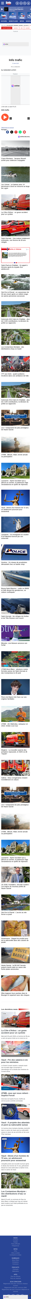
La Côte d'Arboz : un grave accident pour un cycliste (14, 1031)
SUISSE (28, 28)
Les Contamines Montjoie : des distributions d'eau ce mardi (14, 1193)
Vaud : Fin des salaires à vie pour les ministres (14, 1061)
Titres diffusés (15, 1244)
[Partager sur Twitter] (11, 133)
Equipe (15, 1242)
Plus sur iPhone (15, 1276)
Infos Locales (15, 1253)
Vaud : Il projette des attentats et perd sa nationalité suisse (15, 1123)
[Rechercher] (24, 3)
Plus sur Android (15, 1278)
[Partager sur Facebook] (7, 133)
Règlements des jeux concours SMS (15, 1287)
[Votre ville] (17, 3)
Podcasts (15, 1269)
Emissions (15, 1262)
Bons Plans (13, 21)
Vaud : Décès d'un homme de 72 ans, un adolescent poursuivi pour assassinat (15, 1158)
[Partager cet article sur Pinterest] (15, 133)
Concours (15, 1264)
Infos (22, 21)
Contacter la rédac (15, 1255)
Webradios (15, 1271)
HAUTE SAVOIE (7, 28)
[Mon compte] (28, 3)
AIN (22, 28)
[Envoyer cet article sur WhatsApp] (20, 133)
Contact (15, 1240)
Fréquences (15, 1246)
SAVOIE (16, 28)
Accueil (4, 21)
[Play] (2, 9)
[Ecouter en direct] (21, 3)
